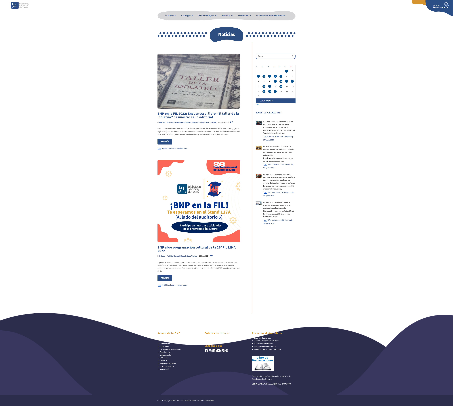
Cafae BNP (164, 357)
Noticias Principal (210, 122)
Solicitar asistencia (167, 366)
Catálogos (186, 15)
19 (269, 86)
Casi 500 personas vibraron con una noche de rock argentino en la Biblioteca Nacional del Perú (278, 124)
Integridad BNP (213, 338)
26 (270, 91)
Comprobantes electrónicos (265, 346)
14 (281, 81)
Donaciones (164, 346)
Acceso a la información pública (266, 340)
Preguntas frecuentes (168, 363)
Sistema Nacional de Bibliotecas (270, 15)
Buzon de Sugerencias (262, 338)
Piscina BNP (164, 360)
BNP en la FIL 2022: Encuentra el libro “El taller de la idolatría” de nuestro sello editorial (198, 115)
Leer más (165, 141)
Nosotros (169, 15)
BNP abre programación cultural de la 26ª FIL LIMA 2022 (196, 249)
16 (292, 81)
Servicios (226, 15)
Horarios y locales (166, 340)
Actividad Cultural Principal (188, 122)
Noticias (162, 122)
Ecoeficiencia (165, 352)
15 (286, 81)
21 (281, 86)
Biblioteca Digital (206, 15)
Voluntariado (165, 343)
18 (264, 86)
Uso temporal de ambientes (170, 349)
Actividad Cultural (173, 122)
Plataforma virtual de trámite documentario (176, 338)
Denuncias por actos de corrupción (267, 349)
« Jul (257, 104)
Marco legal (164, 369)
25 (264, 91)
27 (275, 91)
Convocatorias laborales (263, 343)
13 (275, 81)
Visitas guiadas (165, 355)
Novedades (243, 15)
